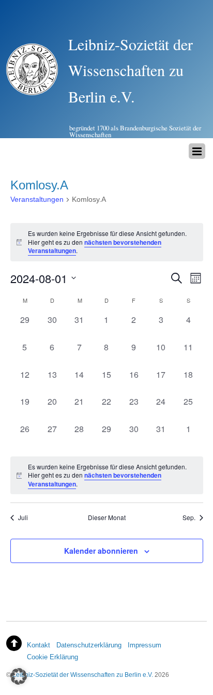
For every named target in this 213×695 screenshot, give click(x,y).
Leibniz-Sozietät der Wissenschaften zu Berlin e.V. (82, 674)
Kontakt (38, 645)
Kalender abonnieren (101, 550)
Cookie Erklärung (52, 657)
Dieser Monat (107, 517)
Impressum (144, 645)
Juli (23, 517)
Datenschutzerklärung (88, 645)
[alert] (106, 475)
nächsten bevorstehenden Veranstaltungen (94, 247)
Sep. (188, 517)
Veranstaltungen (37, 199)
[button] (18, 676)
